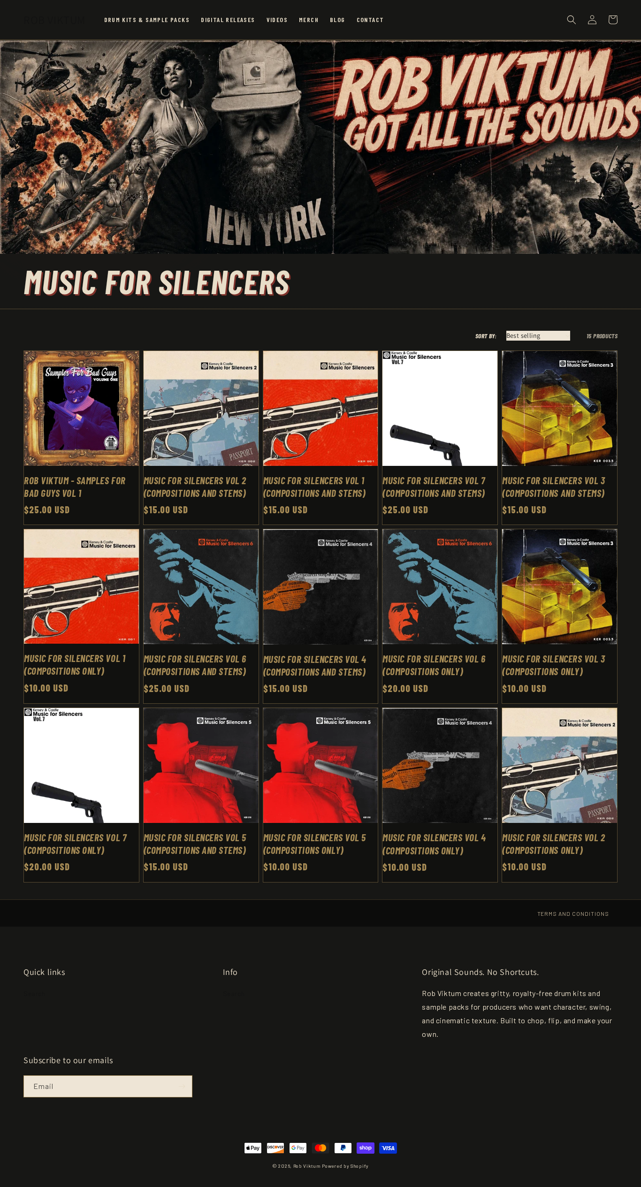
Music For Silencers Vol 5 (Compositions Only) (314, 843)
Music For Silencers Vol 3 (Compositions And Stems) (553, 486)
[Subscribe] (181, 1086)
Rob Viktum (307, 1166)
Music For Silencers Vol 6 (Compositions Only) (433, 665)
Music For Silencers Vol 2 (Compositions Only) (553, 843)
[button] (571, 19)
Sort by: (486, 336)
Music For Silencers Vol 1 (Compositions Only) (74, 664)
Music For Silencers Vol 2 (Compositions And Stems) (195, 486)
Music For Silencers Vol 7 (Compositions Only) (75, 843)
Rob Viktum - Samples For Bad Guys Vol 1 (75, 486)
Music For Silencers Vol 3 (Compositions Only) (553, 665)
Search (34, 993)
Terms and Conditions (573, 913)
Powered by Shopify (345, 1166)
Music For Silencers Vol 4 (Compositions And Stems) (314, 665)
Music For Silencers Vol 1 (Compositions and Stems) (314, 486)
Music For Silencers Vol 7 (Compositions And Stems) (433, 486)
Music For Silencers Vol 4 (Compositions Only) (434, 843)
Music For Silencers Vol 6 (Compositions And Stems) (195, 665)
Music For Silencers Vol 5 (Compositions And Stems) (195, 843)
